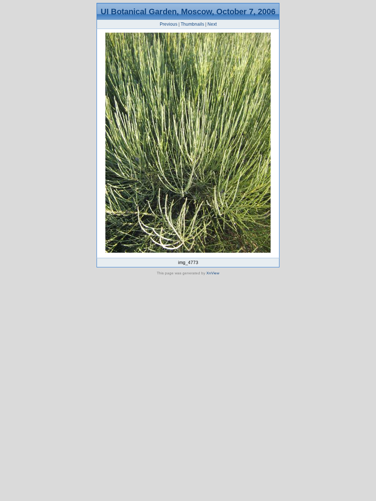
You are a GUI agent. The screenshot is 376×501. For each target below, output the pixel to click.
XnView (212, 273)
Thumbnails (192, 24)
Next (212, 24)
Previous (168, 24)
